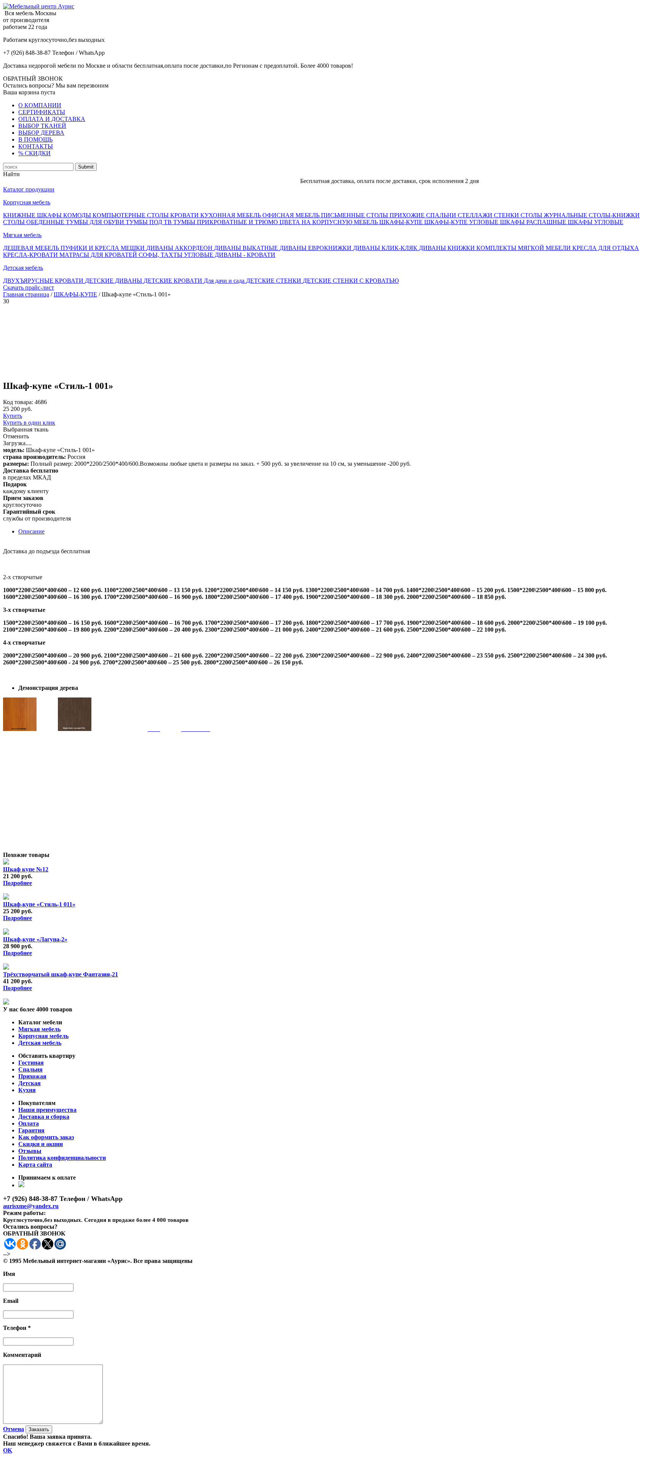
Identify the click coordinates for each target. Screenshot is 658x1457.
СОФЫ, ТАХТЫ (161, 255)
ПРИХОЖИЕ (408, 215)
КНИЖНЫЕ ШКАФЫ (33, 215)
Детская (29, 1083)
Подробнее (17, 883)
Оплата (28, 1123)
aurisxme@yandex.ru (31, 1206)
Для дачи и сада (225, 280)
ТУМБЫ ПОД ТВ (149, 222)
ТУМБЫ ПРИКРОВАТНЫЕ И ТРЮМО (226, 222)
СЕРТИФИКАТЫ (41, 112)
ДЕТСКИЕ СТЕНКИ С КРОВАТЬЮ (351, 280)
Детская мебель (23, 267)
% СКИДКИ (34, 153)
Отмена (13, 1429)
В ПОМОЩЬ (35, 139)
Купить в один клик (29, 422)
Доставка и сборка (43, 1116)
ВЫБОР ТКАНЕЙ (42, 126)
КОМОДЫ (78, 215)
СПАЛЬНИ (442, 215)
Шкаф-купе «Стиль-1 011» (39, 904)
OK (7, 1450)
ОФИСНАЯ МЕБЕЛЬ (291, 215)
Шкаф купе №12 (25, 869)
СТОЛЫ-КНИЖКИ (614, 215)
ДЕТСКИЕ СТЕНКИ (274, 280)
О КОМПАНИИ (39, 105)
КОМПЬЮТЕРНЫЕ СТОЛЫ (131, 215)
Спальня (30, 1069)
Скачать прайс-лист (28, 287)
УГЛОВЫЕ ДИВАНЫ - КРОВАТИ (229, 255)
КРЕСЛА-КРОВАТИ (31, 255)
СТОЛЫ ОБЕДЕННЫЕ (34, 222)
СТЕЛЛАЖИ (476, 215)
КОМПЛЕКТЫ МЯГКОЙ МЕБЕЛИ (524, 248)
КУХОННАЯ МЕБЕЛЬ (231, 215)
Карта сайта (35, 1164)
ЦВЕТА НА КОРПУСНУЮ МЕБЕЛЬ (329, 222)
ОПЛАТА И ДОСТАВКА (51, 119)
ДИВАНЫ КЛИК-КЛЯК (386, 248)
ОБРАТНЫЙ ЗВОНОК (33, 78)
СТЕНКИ (507, 215)
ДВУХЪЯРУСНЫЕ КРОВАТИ (44, 280)
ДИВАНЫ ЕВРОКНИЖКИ (316, 248)
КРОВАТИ (185, 215)
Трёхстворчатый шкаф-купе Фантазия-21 (60, 974)
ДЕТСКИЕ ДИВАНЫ (114, 280)
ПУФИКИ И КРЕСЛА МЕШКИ (103, 248)
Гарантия (31, 1130)
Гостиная (31, 1062)
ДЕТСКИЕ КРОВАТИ (174, 280)
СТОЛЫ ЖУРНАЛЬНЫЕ (555, 215)
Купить (12, 415)
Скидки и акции (40, 1144)
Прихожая (32, 1076)
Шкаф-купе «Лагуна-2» (35, 939)
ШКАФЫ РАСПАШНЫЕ (534, 222)
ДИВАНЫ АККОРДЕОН (180, 248)
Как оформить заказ (46, 1137)
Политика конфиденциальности (62, 1157)
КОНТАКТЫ (35, 146)
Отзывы (30, 1151)
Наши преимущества (47, 1110)
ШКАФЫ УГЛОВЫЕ (595, 222)
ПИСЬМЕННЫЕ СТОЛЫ (355, 215)
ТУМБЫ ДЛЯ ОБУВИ (96, 222)
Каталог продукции (28, 189)
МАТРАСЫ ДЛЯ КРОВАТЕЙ (99, 255)
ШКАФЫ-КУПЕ (401, 222)
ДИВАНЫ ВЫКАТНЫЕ (246, 248)
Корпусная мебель (26, 202)
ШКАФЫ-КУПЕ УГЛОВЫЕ (462, 222)
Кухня (27, 1090)
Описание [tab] (31, 531)
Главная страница (26, 294)
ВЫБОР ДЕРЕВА (41, 132)
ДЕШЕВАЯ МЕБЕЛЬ (32, 248)
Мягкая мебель (22, 235)
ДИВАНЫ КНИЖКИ (447, 248)
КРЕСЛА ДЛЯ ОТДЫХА (605, 248)
